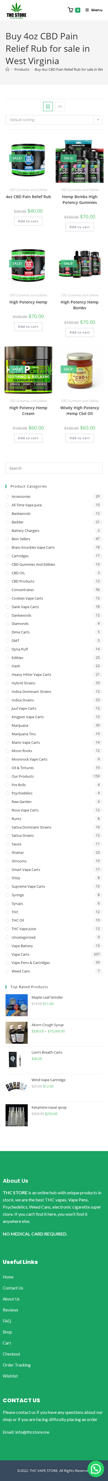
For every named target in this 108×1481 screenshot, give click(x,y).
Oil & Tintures (23, 767)
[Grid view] (48, 106)
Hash (16, 665)
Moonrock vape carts (29, 759)
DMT (15, 640)
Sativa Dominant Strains (31, 827)
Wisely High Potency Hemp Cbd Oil (79, 410)
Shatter (18, 852)
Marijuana (20, 725)
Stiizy (16, 877)
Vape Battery (22, 945)
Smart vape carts (26, 869)
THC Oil (18, 920)
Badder (18, 522)
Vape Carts (20, 954)
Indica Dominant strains (31, 691)
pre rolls (19, 784)
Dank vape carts (25, 606)
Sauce (16, 843)
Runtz (16, 818)
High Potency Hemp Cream (28, 410)
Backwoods (21, 513)
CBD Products (23, 581)
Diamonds (20, 623)
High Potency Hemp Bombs (80, 304)
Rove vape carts (25, 810)
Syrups (17, 903)
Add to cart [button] (28, 221)
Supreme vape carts (28, 886)
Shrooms (19, 861)
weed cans (21, 971)
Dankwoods (21, 615)
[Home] (7, 69)
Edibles (17, 657)
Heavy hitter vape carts (31, 674)
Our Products (23, 776)
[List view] (60, 106)
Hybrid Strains (23, 683)
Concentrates (23, 589)
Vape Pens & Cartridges (31, 962)
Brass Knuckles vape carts (33, 547)
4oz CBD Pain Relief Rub (28, 196)
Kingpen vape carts (28, 716)
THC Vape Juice (24, 928)
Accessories (21, 496)
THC (15, 911)
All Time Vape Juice (27, 504)
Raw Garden (22, 801)
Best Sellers (21, 538)
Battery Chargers (25, 530)
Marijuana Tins (24, 733)
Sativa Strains (23, 835)
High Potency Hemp (28, 302)
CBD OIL (18, 572)
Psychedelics (22, 793)
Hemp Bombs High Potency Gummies (79, 199)
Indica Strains (23, 700)
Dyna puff (20, 649)
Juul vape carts (24, 708)
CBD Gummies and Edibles (28, 189)
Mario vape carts (26, 742)
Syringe (18, 894)
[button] (96, 1469)
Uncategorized (23, 937)
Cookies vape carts (27, 598)
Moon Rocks (22, 750)
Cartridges (20, 555)
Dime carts (21, 632)
